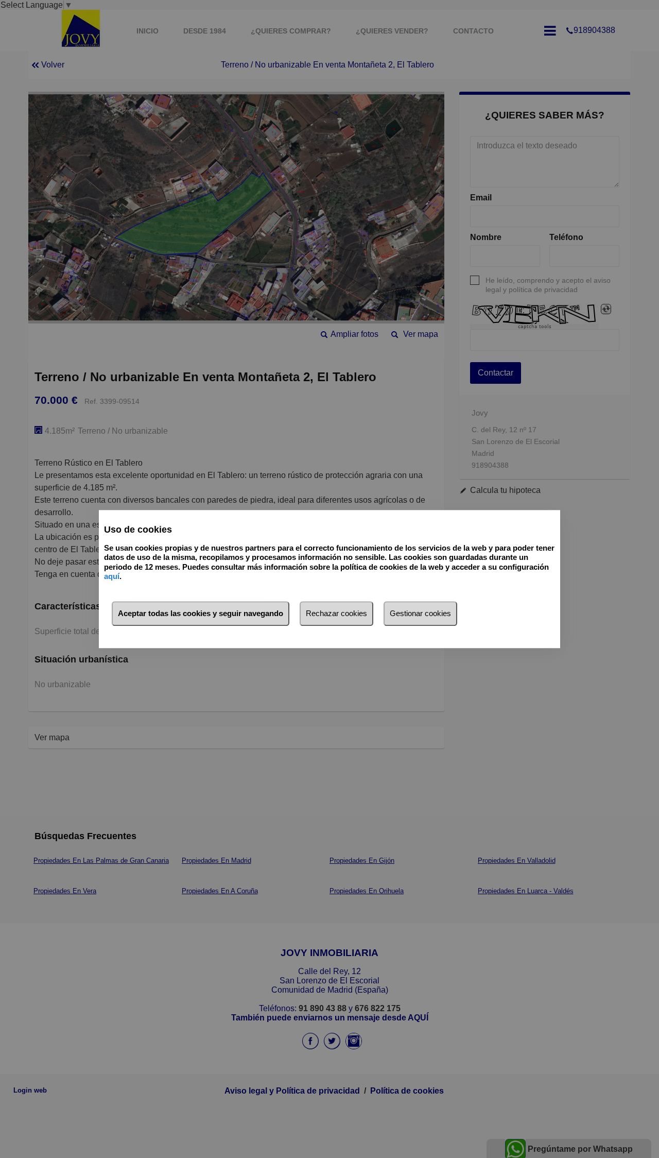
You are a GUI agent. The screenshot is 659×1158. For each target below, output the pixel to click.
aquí (111, 576)
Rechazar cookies (336, 613)
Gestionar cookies (420, 613)
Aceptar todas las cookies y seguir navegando (200, 613)
